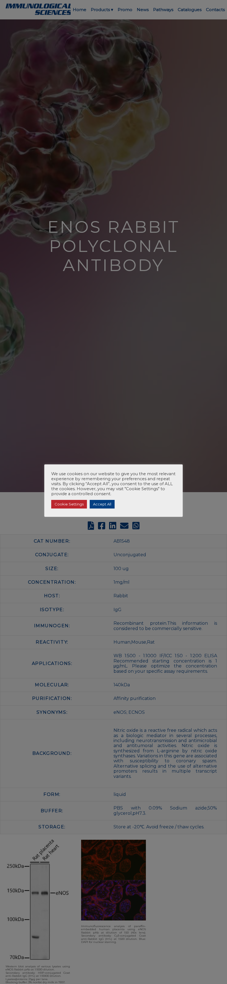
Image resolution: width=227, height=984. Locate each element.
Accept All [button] (102, 504)
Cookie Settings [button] (69, 504)
